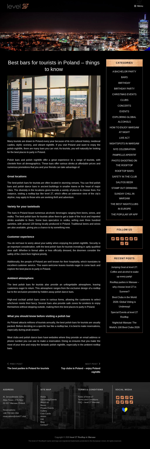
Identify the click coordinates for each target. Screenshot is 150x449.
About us (44, 402)
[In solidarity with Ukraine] (124, 410)
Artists (43, 416)
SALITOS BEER (124, 182)
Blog (42, 422)
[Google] (131, 238)
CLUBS (124, 100)
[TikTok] (126, 243)
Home (43, 397)
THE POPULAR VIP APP (124, 214)
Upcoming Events (48, 399)
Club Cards (45, 413)
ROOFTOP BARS (124, 171)
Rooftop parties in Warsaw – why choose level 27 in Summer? (124, 287)
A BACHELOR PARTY (124, 71)
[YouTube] (126, 238)
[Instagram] (122, 238)
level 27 (49, 193)
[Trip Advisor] (117, 238)
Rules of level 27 (85, 397)
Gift (42, 419)
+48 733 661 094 (11, 413)
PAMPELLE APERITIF (124, 155)
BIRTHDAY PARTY (124, 88)
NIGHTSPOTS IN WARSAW (124, 143)
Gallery (43, 411)
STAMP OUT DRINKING (124, 188)
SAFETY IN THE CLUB (124, 176)
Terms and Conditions (88, 399)
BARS (124, 77)
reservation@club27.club (14, 416)
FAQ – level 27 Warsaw (88, 402)
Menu (43, 405)
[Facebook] (113, 238)
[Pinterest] (135, 238)
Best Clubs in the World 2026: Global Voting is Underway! (124, 302)
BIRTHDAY (124, 83)
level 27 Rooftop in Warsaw (82, 437)
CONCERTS (124, 106)
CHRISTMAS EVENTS (124, 94)
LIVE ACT (124, 138)
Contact (44, 425)
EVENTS (124, 111)
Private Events (47, 408)
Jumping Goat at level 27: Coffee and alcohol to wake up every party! (124, 272)
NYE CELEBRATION (124, 149)
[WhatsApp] (122, 243)
